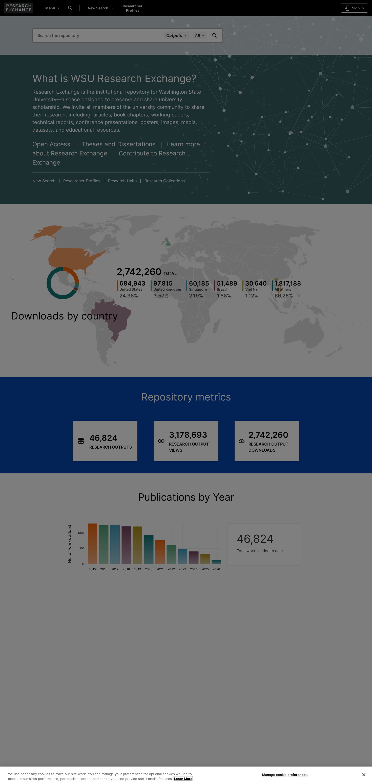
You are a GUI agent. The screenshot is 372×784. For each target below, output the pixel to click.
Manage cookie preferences (284, 775)
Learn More (183, 779)
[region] (186, 775)
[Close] (363, 774)
